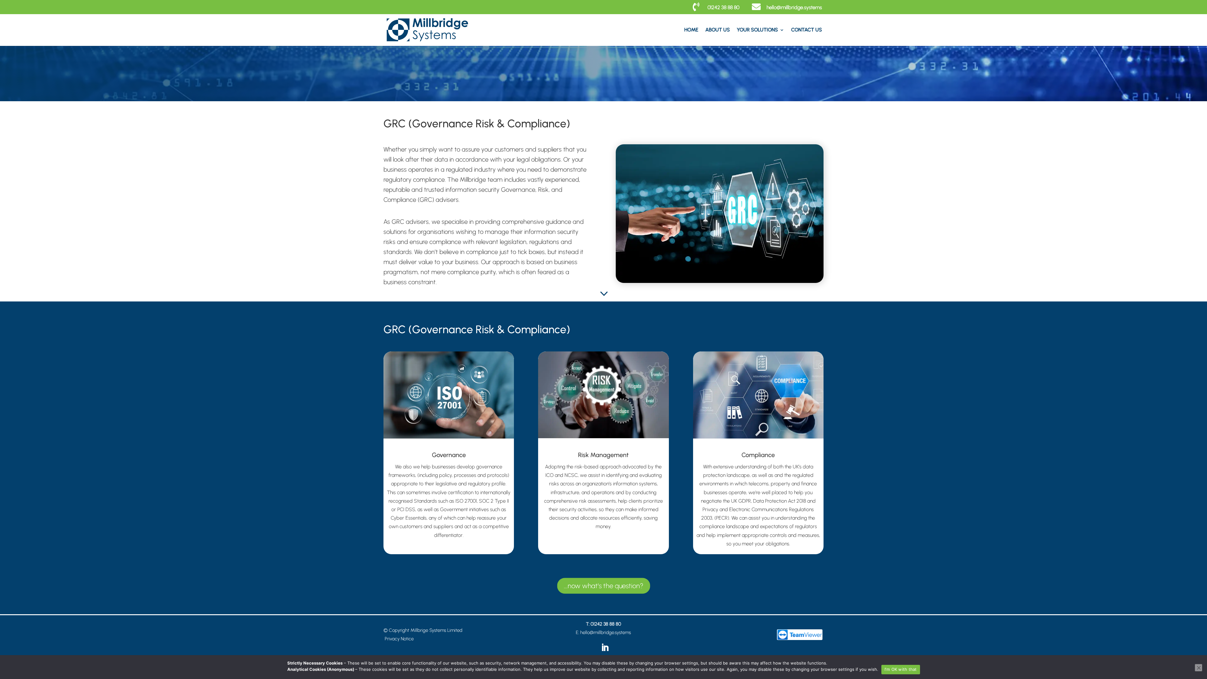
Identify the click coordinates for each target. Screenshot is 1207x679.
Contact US (806, 30)
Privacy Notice (399, 639)
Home (691, 30)
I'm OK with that (901, 669)
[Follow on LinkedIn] (605, 648)
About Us (717, 30)
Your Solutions (757, 30)
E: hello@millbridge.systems (603, 632)
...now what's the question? (603, 585)
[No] (1198, 667)
